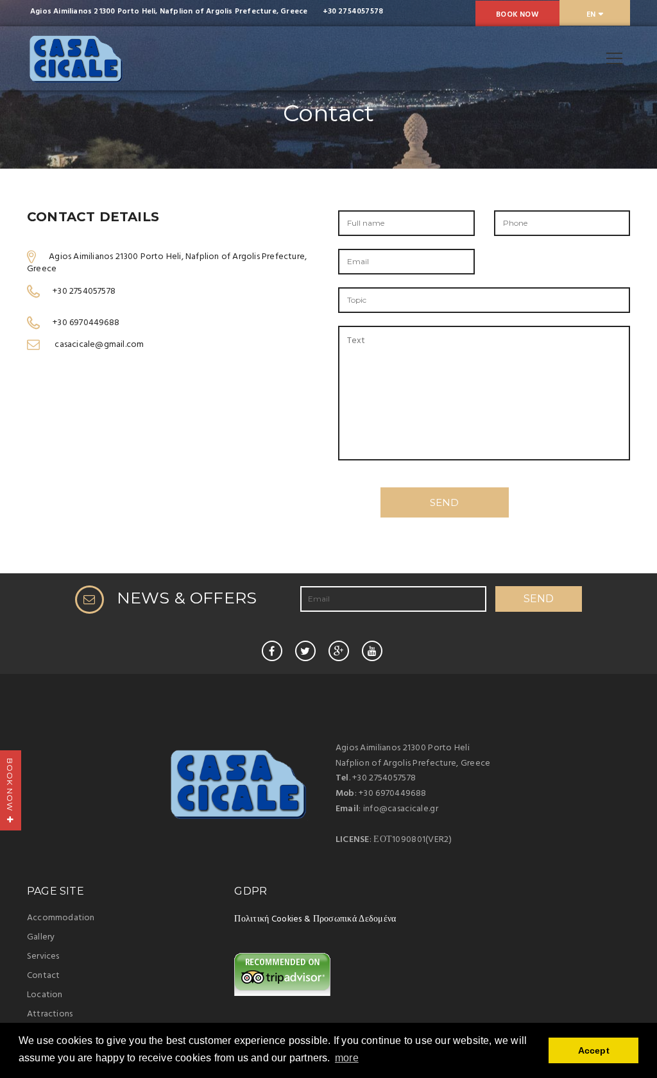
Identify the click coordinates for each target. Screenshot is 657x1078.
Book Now (517, 14)
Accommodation (61, 918)
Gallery (41, 937)
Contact (43, 975)
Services (43, 956)
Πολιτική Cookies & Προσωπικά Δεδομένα (315, 919)
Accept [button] (594, 1050)
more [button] (347, 1057)
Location (45, 995)
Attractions (50, 1014)
